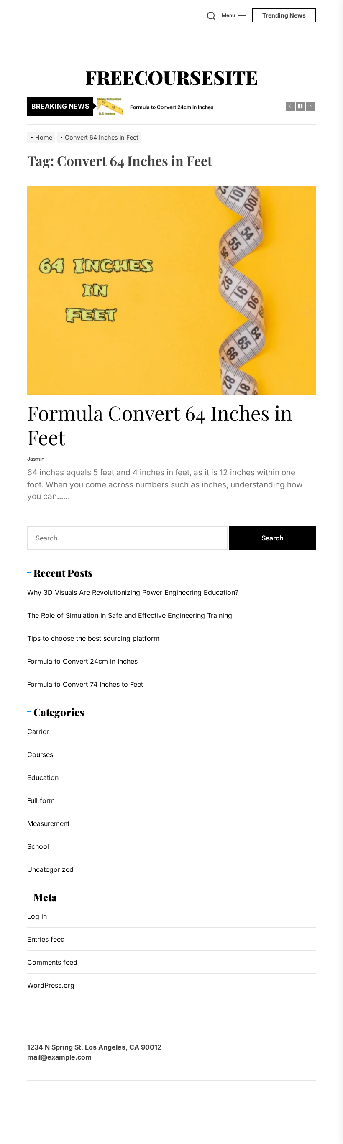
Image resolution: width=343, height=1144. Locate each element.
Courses (40, 754)
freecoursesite (171, 77)
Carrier (38, 731)
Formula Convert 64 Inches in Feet (159, 424)
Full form (41, 800)
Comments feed (52, 962)
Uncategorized (50, 869)
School (38, 846)
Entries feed (46, 939)
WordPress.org (50, 985)
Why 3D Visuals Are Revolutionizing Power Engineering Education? (132, 592)
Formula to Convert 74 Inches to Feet (85, 684)
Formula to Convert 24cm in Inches (82, 661)
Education (43, 777)
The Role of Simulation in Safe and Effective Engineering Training (129, 615)
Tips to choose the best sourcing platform (93, 638)
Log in (37, 916)
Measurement (48, 823)
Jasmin (35, 459)
